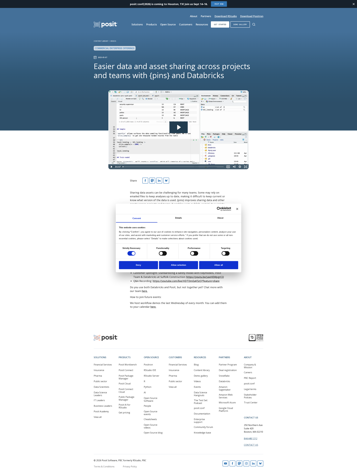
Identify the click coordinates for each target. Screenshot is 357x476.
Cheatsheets (150, 419)
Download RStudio (225, 16)
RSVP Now (218, 4)
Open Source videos (150, 426)
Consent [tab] (136, 218)
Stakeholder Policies (250, 396)
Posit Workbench (128, 364)
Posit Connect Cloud (126, 390)
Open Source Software (150, 399)
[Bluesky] (166, 180)
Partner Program (228, 364)
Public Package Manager (126, 398)
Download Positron (251, 16)
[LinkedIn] (159, 180)
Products (151, 24)
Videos (113, 41)
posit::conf (199, 408)
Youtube (225, 463)
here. (145, 291)
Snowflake (224, 375)
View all (98, 417)
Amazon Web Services (226, 396)
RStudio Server (151, 375)
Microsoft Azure (227, 402)
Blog (196, 364)
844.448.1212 (250, 438)
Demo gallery (240, 24)
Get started (220, 24)
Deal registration (228, 370)
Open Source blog (153, 432)
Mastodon (239, 463)
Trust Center (250, 402)
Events (197, 387)
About (193, 16)
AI (145, 392)
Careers (248, 372)
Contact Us (251, 417)
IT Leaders (99, 400)
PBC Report (250, 378)
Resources (202, 24)
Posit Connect (126, 370)
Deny (138, 265)
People (147, 405)
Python (147, 387)
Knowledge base (202, 432)
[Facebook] (145, 180)
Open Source (168, 24)
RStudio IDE (150, 370)
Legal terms (250, 389)
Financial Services (103, 364)
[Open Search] (253, 24)
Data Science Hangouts (200, 394)
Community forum (203, 427)
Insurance (99, 370)
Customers (185, 24)
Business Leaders (103, 405)
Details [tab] (178, 218)
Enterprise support (199, 420)
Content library (101, 41)
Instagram (246, 463)
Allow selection (178, 265)
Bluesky (260, 463)
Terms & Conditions (104, 466)
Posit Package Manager (126, 377)
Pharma (98, 375)
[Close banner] (237, 209)
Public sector (100, 381)
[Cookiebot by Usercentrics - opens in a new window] (219, 209)
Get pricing (124, 412)
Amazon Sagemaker (225, 388)
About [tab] (220, 218)
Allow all (218, 265)
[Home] (106, 24)
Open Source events (150, 413)
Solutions (137, 24)
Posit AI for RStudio (124, 406)
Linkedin (253, 463)
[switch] (163, 253)
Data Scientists (101, 387)
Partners (206, 16)
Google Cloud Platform (226, 409)
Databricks (224, 381)
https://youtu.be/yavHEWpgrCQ (205, 277)
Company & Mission (250, 366)
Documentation (202, 413)
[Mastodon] (152, 180)
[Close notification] (353, 4)
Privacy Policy (130, 466)
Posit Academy (101, 411)
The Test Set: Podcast (201, 401)
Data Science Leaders (100, 394)
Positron (148, 364)
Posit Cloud (125, 383)
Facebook (232, 463)
